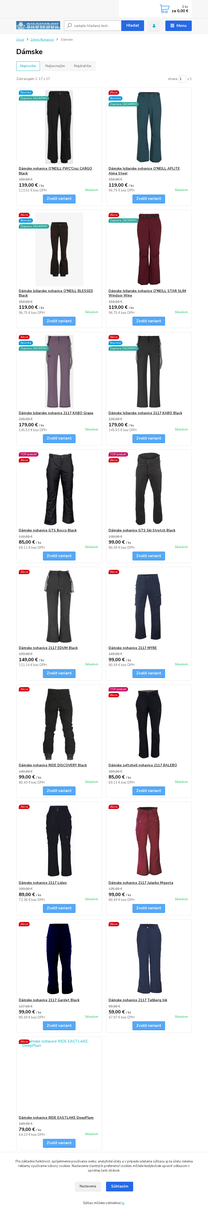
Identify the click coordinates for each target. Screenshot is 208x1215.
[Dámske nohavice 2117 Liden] (59, 841)
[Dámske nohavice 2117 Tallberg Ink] (149, 959)
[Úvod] (38, 25)
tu (123, 1203)
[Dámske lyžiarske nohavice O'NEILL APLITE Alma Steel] (149, 127)
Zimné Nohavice (42, 40)
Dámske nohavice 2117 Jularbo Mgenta (141, 883)
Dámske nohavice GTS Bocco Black (48, 530)
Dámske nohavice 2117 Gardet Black (49, 1000)
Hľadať (132, 25)
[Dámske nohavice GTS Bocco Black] (59, 489)
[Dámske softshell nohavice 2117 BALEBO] (149, 724)
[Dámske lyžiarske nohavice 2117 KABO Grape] (59, 372)
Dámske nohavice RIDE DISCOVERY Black (53, 765)
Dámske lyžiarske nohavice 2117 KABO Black (145, 413)
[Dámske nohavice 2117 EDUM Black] (59, 606)
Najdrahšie (82, 65)
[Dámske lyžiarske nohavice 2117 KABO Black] (149, 372)
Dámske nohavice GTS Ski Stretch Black (142, 530)
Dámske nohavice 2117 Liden (43, 883)
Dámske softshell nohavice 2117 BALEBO (143, 765)
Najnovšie (28, 65)
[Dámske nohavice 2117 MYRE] (149, 606)
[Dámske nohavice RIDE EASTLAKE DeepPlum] (59, 1076)
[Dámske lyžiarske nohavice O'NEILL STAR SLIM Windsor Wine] (149, 249)
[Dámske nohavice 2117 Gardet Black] (59, 959)
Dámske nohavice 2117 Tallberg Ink (138, 1000)
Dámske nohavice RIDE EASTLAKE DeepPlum (56, 1117)
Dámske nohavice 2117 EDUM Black (48, 648)
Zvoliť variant (59, 198)
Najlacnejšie (55, 65)
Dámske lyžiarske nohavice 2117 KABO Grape (56, 413)
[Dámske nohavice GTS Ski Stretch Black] (149, 489)
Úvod (20, 40)
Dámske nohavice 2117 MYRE (133, 648)
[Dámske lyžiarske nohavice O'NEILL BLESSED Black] (59, 249)
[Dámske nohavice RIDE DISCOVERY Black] (59, 724)
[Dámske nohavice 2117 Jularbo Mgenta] (149, 841)
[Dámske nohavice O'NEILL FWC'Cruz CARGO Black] (59, 127)
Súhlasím (119, 1186)
